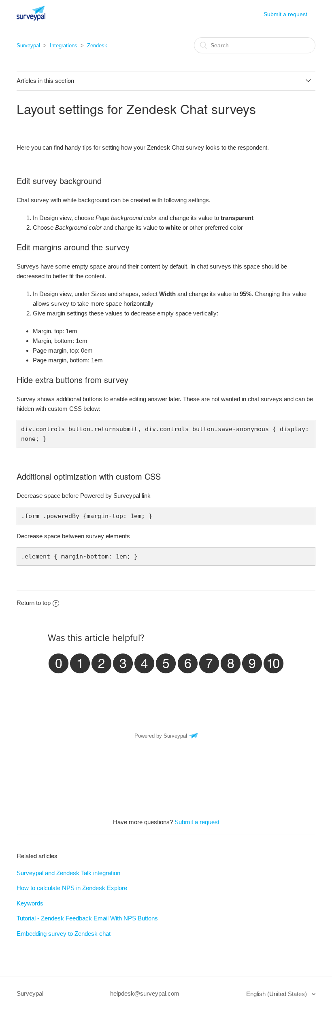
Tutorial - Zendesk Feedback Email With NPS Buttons (87, 918)
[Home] (31, 18)
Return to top (34, 602)
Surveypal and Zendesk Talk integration (68, 872)
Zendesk (97, 45)
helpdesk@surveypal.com (144, 993)
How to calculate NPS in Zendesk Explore (72, 887)
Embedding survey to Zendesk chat (64, 933)
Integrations (63, 45)
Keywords (30, 903)
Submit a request (285, 14)
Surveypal (28, 45)
